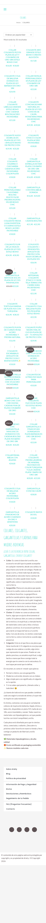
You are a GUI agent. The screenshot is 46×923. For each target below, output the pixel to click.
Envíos (9, 789)
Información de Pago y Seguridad (21, 784)
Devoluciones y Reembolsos (18, 793)
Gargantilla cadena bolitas (34, 219)
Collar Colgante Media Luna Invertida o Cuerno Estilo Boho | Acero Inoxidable (12, 224)
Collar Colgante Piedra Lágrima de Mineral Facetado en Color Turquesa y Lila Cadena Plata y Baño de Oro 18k (33, 465)
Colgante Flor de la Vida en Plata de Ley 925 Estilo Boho (12, 248)
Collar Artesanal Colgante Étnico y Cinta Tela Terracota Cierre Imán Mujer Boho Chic (34, 281)
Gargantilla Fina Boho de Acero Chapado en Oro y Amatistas (12, 517)
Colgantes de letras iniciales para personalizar (34, 378)
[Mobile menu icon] (5, 9)
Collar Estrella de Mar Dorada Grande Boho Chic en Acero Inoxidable (12, 379)
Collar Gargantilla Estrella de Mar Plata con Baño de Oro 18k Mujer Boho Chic (33, 166)
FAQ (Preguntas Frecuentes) (19, 804)
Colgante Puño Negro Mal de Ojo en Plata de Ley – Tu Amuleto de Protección (33, 332)
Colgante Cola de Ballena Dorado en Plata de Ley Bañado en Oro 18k (12, 82)
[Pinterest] (19, 829)
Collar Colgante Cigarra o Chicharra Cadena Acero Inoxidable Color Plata (12, 166)
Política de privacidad (16, 778)
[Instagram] (11, 829)
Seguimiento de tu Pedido (17, 798)
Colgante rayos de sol (33, 513)
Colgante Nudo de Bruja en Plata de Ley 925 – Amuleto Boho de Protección (12, 140)
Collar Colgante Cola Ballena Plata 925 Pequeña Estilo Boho (34, 309)
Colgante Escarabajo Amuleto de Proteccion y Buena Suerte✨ (12, 356)
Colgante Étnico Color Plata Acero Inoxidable (33, 139)
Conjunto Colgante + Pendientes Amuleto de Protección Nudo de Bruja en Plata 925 (33, 251)
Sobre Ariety (11, 769)
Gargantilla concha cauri (33, 489)
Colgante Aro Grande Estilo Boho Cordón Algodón (33, 53)
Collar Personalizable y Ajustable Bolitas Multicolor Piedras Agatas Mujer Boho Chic (12, 196)
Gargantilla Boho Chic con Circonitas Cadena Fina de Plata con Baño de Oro (12, 404)
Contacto (10, 809)
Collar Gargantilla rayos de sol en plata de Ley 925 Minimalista (12, 278)
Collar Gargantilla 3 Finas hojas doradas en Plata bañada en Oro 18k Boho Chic (33, 431)
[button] (36, 2)
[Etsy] (34, 829)
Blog (8, 774)
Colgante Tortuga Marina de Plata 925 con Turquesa (12, 307)
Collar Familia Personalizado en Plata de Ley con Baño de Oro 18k (34, 81)
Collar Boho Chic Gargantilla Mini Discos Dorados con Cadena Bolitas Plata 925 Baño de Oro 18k (12, 432)
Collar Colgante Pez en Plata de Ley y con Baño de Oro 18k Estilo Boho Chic (12, 56)
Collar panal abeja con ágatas (12, 457)
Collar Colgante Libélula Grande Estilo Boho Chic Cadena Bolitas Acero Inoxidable (12, 109)
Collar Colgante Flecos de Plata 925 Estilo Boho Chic (34, 403)
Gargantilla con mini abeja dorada (33, 189)
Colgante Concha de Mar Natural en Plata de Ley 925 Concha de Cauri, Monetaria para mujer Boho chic (33, 112)
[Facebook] (26, 829)
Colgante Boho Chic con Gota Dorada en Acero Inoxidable (33, 356)
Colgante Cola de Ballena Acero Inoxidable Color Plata (12, 493)
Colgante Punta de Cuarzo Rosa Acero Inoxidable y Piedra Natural (12, 332)
